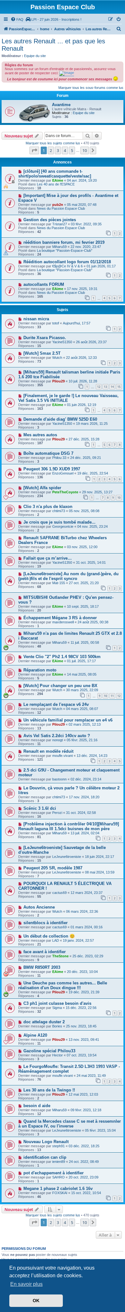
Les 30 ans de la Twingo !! (49, 1090)
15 (119, 387)
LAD (55, 940)
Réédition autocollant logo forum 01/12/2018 (67, 261)
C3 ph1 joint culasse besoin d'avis (57, 1003)
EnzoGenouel (62, 473)
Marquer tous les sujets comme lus (53, 143)
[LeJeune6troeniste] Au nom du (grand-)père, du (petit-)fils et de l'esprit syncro (68, 576)
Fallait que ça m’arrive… (47, 558)
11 (112, 696)
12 (98, 387)
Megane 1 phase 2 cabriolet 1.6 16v (58, 1188)
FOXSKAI (59, 1193)
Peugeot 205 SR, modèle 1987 (52, 868)
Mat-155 (58, 583)
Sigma (57, 1008)
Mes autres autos (40, 434)
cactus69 (59, 893)
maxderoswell (63, 622)
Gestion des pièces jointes (49, 219)
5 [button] (72, 150)
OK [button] (36, 1300)
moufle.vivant (62, 755)
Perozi (57, 813)
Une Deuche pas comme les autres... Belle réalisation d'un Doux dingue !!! (62, 985)
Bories (57, 1026)
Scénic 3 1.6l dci (39, 808)
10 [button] (84, 150)
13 (105, 387)
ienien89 (58, 1161)
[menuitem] (17, 19)
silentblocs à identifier (45, 922)
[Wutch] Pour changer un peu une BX (60, 685)
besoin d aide (36, 1105)
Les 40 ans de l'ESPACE (56, 184)
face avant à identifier (44, 951)
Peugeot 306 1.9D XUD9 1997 (51, 469)
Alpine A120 (35, 1035)
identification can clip (44, 1157)
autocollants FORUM (43, 284)
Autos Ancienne (39, 907)
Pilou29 (58, 381)
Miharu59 (59, 247)
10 (119, 498)
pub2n (57, 205)
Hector (57, 1055)
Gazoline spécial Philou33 (49, 1050)
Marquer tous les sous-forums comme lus (90, 88)
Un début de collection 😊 (49, 936)
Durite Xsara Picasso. (44, 337)
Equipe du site (35, 56)
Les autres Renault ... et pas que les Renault (53, 45)
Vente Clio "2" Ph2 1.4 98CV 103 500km (62, 656)
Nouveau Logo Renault (46, 1141)
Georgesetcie (62, 526)
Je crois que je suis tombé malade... (59, 522)
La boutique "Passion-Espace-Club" (64, 250)
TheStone (60, 956)
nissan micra (36, 318)
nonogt (57, 740)
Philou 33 (59, 458)
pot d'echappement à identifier (53, 1173)
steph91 (58, 1146)
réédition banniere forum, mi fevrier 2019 (63, 242)
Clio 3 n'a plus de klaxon (47, 506)
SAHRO (58, 1177)
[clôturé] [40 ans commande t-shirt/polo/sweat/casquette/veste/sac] (54, 173)
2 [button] (51, 150)
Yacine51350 (62, 342)
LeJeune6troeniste (66, 857)
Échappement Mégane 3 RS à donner (60, 617)
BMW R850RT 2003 (41, 967)
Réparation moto (39, 670)
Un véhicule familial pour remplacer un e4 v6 (68, 720)
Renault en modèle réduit (48, 751)
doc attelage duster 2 (44, 1021)
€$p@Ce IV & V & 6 (67, 266)
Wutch (57, 357)
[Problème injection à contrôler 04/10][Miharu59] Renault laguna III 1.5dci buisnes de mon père (68, 826)
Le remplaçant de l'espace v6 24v (56, 704)
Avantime (61, 104)
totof (55, 323)
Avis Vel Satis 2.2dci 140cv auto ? (56, 735)
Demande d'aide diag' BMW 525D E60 (60, 419)
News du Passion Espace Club (61, 208)
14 (112, 387)
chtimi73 (58, 511)
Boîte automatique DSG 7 (48, 453)
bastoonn (59, 779)
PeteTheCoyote (65, 492)
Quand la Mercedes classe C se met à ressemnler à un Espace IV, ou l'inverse (69, 1123)
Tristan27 (59, 224)
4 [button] (65, 150)
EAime (57, 180)
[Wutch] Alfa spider (42, 487)
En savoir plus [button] (26, 1284)
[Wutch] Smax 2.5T (42, 353)
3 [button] (58, 150)
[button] (34, 150)
